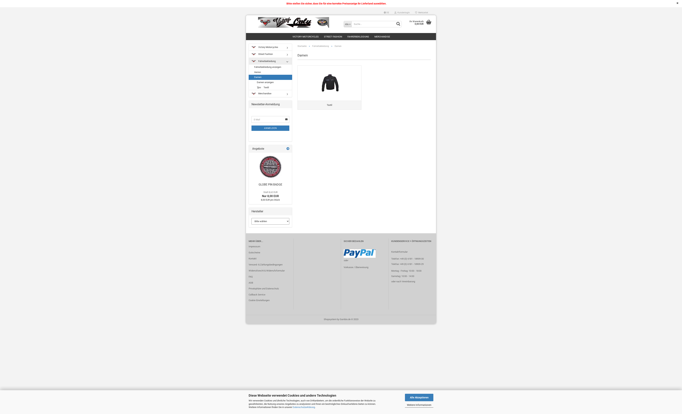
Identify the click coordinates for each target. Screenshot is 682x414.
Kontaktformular (399, 251)
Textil (266, 87)
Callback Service (257, 294)
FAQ (251, 276)
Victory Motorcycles (306, 36)
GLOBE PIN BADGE (270, 184)
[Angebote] (287, 149)
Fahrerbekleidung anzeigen (267, 67)
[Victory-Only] (293, 22)
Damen (257, 77)
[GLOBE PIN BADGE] (270, 166)
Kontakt (252, 258)
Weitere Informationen (419, 405)
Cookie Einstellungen (259, 300)
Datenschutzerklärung (304, 407)
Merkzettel (422, 12)
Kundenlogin (403, 12)
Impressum (254, 246)
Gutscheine (254, 252)
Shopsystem (330, 319)
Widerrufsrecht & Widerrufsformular (267, 270)
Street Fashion (333, 36)
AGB (251, 282)
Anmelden (270, 128)
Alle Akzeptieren (419, 397)
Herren (257, 72)
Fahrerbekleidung (358, 36)
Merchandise (382, 36)
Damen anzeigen (265, 82)
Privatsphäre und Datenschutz (264, 288)
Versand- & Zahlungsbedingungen (266, 264)
